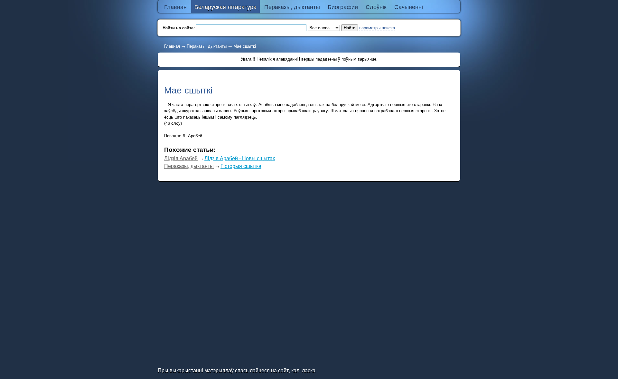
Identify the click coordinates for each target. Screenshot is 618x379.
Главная (172, 46)
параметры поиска (377, 27)
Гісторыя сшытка (240, 166)
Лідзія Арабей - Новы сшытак (239, 158)
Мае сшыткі (244, 46)
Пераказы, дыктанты (207, 46)
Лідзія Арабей (181, 158)
